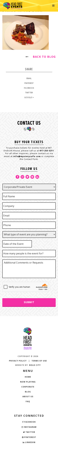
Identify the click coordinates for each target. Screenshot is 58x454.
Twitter (29, 92)
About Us (27, 396)
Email (29, 78)
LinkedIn (29, 442)
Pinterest (29, 83)
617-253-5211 (47, 150)
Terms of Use (39, 360)
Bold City (35, 365)
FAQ (28, 401)
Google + (29, 97)
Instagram (30, 427)
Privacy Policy (18, 360)
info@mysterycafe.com (27, 156)
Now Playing (28, 381)
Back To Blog (43, 56)
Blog (28, 391)
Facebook (29, 88)
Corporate (27, 386)
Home (28, 377)
